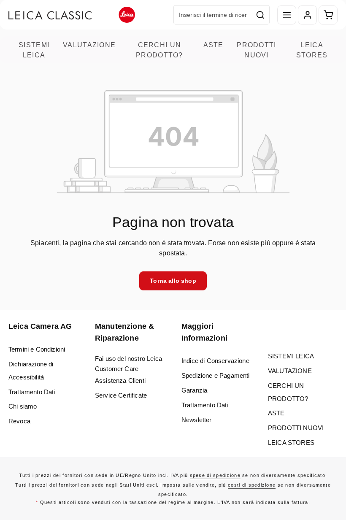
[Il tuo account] (307, 14)
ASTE (213, 45)
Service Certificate (121, 395)
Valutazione (89, 45)
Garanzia (194, 390)
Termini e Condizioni (36, 349)
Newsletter (196, 419)
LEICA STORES (312, 50)
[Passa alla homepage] (71, 15)
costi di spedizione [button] (252, 484)
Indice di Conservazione (215, 360)
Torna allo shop (173, 280)
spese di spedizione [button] (215, 475)
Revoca (19, 421)
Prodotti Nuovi (256, 50)
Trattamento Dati (31, 391)
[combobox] (212, 14)
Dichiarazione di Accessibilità (31, 370)
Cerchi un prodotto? (159, 50)
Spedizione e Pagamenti (215, 375)
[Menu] (286, 14)
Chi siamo (22, 406)
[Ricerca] (260, 14)
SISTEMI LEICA (34, 50)
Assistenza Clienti (120, 380)
